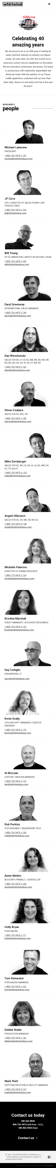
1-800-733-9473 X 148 (15, 524)
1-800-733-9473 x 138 (15, 418)
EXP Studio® (48, 1165)
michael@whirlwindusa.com (18, 158)
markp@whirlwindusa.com (17, 1092)
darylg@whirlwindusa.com (17, 316)
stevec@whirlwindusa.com (17, 421)
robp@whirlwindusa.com (16, 835)
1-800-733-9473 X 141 (15, 627)
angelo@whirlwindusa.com (18, 527)
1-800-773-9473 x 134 (15, 575)
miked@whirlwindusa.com (17, 476)
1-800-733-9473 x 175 (15, 730)
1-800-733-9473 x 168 (15, 884)
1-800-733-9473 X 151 (15, 1089)
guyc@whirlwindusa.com (16, 678)
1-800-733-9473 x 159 (15, 832)
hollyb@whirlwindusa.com (17, 938)
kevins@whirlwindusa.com (17, 733)
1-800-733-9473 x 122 (15, 986)
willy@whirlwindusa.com (16, 264)
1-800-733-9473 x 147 (15, 155)
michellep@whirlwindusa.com (19, 578)
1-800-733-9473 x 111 (15, 935)
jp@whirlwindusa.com (15, 213)
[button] (45, 4)
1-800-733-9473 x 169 (15, 261)
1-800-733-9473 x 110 (15, 781)
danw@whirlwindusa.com (17, 370)
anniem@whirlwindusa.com (18, 887)
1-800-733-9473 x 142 (15, 1038)
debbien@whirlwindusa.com (18, 1041)
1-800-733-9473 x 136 (15, 367)
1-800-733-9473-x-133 (15, 472)
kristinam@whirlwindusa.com (19, 630)
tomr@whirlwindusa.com (16, 989)
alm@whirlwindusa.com (16, 784)
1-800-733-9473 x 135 (15, 210)
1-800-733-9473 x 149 (15, 312)
